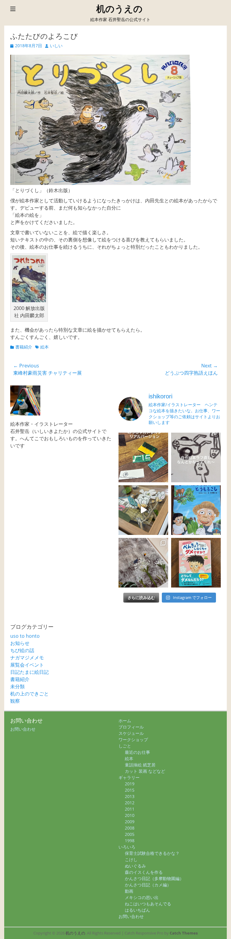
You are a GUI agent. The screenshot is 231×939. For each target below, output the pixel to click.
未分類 (17, 686)
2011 (129, 809)
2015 (129, 790)
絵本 (44, 347)
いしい (56, 45)
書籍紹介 (23, 347)
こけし (131, 859)
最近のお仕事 (137, 752)
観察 (15, 701)
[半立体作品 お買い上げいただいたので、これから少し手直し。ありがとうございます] (143, 510)
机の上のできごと (29, 693)
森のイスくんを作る (144, 872)
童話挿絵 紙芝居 (140, 765)
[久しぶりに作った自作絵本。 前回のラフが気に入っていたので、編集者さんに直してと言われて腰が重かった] (196, 457)
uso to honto (25, 636)
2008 (129, 828)
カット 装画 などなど (145, 771)
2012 (129, 803)
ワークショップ (133, 739)
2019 (129, 784)
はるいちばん (137, 910)
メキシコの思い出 (142, 897)
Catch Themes (184, 933)
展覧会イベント (27, 664)
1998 (129, 840)
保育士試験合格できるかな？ (152, 853)
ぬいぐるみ (135, 866)
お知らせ (19, 643)
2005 (129, 834)
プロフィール (131, 727)
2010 (129, 815)
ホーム (125, 720)
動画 (129, 891)
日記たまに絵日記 (29, 672)
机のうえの (119, 9)
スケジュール (131, 733)
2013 (129, 796)
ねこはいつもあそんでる (148, 904)
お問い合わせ (22, 729)
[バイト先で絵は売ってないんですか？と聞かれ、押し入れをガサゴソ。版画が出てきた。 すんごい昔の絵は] (143, 563)
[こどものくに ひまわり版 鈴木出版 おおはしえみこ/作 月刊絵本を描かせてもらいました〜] (196, 510)
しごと (125, 746)
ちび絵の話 (22, 650)
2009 (129, 821)
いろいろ (127, 847)
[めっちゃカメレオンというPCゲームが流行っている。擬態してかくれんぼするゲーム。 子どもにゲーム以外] (143, 457)
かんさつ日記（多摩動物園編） (154, 878)
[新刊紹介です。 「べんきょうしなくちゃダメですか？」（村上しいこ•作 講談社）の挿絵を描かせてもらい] (196, 563)
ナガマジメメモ (27, 657)
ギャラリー (129, 777)
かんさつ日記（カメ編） (148, 885)
